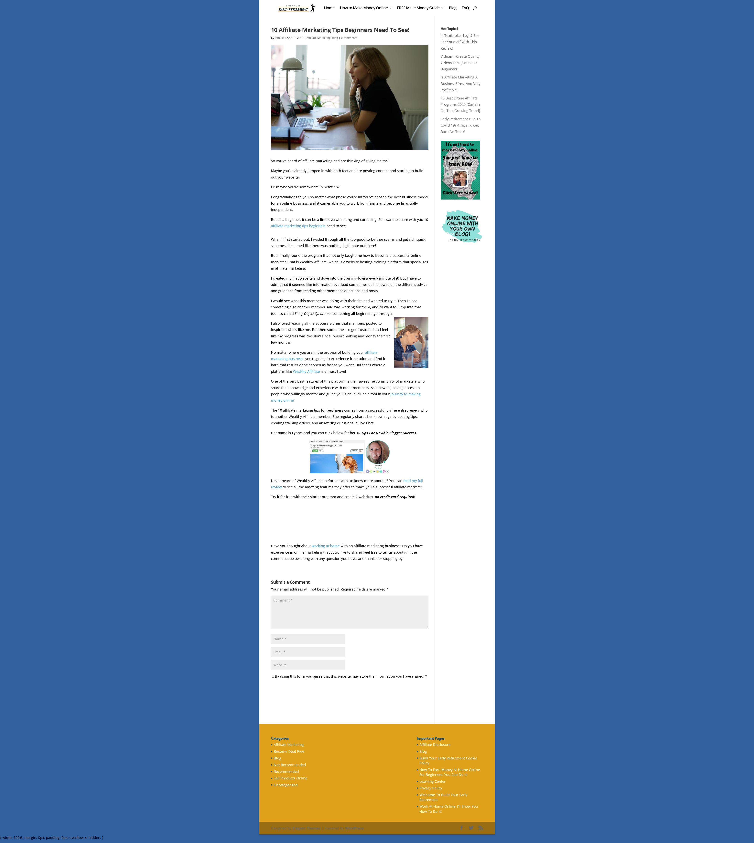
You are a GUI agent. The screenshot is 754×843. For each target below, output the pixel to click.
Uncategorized (285, 785)
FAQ (465, 8)
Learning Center (432, 781)
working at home (326, 545)
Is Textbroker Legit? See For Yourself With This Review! (460, 42)
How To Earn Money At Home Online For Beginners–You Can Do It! (449, 772)
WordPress (354, 828)
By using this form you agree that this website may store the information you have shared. (351, 676)
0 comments (349, 38)
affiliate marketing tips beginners (298, 225)
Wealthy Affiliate (306, 371)
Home (329, 8)
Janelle (279, 38)
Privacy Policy (430, 788)
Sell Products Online (290, 778)
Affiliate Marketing (319, 38)
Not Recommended (290, 764)
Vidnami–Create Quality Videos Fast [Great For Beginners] (460, 62)
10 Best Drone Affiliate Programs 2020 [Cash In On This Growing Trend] (460, 104)
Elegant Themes (306, 828)
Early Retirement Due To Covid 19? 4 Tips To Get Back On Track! (461, 125)
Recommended (286, 771)
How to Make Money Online (364, 8)
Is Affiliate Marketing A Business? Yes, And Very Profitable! (460, 83)
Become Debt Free (289, 751)
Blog (452, 8)
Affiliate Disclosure (434, 744)
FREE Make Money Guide (418, 8)
